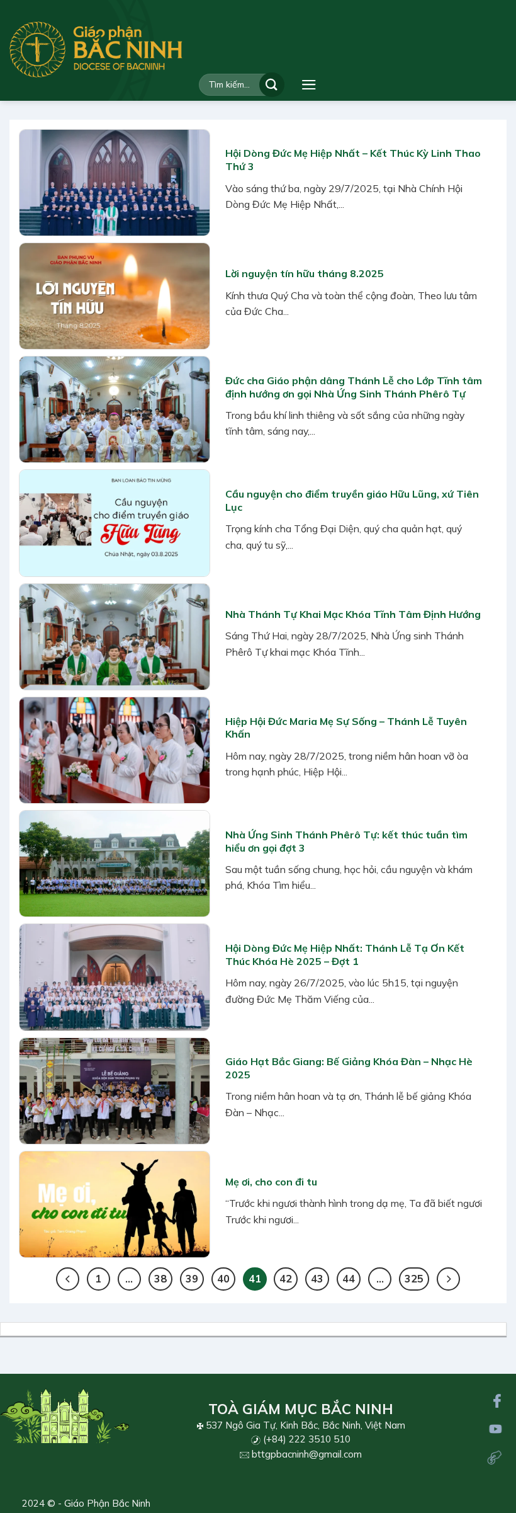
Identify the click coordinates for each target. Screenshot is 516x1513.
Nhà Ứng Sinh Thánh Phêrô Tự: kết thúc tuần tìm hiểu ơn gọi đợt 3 (346, 841)
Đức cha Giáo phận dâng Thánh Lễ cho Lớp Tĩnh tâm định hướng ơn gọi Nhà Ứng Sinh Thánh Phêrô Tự (353, 387)
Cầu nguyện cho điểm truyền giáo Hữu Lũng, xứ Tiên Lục (352, 500)
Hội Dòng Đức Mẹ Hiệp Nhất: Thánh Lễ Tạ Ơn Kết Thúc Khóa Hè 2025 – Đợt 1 (344, 955)
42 (285, 1278)
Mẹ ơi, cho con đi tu (271, 1181)
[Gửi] (271, 84)
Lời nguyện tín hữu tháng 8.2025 (304, 273)
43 (317, 1278)
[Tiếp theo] (448, 1279)
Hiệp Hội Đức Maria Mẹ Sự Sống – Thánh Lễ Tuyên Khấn (346, 728)
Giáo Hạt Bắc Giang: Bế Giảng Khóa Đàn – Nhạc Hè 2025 (349, 1068)
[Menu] (309, 85)
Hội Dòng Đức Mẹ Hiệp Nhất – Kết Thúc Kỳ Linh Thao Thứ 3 (353, 160)
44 (348, 1278)
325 (414, 1278)
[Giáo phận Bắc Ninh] (95, 49)
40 (223, 1278)
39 (192, 1278)
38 (160, 1278)
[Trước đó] (67, 1279)
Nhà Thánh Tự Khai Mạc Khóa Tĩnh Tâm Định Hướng (353, 614)
